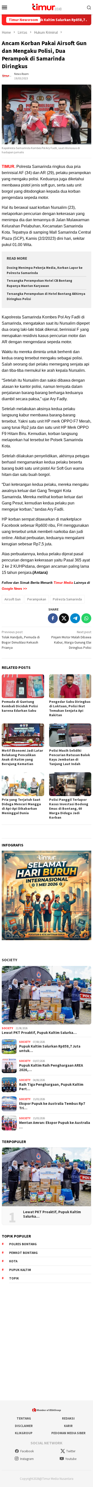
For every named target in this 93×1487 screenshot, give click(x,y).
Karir (68, 1426)
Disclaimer (24, 1426)
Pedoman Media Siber (68, 1433)
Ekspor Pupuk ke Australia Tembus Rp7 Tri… (52, 1105)
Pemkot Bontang (23, 1253)
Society (9, 959)
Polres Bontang (23, 1244)
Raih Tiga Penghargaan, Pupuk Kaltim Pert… (51, 1086)
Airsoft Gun (12, 599)
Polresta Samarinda (67, 599)
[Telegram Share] (75, 618)
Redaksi (68, 1418)
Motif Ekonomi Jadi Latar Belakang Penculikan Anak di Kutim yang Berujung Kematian (22, 757)
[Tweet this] (64, 618)
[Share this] (53, 618)
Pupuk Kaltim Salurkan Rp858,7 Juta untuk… (49, 1048)
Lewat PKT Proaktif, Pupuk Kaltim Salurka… (39, 1032)
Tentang (24, 1418)
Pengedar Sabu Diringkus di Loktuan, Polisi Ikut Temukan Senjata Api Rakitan (70, 708)
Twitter (70, 1451)
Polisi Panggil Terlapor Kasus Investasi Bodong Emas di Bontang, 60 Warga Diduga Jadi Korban (68, 808)
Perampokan (36, 599)
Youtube (70, 1459)
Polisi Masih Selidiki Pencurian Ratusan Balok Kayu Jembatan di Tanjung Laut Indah (69, 757)
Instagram (27, 1459)
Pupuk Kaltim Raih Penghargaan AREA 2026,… (51, 1067)
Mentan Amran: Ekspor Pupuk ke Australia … (54, 1124)
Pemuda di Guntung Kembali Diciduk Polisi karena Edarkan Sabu (20, 706)
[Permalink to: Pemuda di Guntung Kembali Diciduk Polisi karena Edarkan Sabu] (23, 686)
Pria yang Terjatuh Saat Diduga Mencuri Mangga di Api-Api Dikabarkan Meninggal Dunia (21, 806)
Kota (13, 1261)
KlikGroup (23, 1433)
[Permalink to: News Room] (7, 76)
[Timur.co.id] (46, 6)
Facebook (27, 1451)
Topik (14, 1278)
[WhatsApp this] (86, 618)
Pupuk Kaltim (20, 1270)
